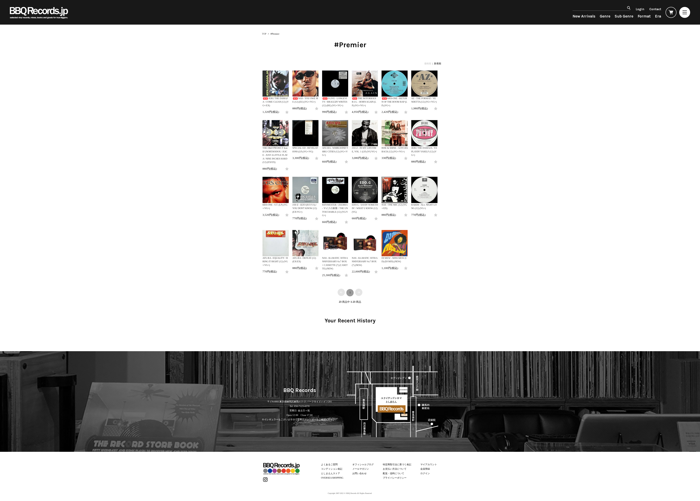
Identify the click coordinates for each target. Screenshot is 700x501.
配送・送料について (393, 473)
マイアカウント (428, 464)
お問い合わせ (359, 473)
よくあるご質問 (329, 464)
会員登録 (425, 468)
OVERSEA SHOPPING (332, 477)
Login (640, 9)
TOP (264, 33)
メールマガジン (360, 468)
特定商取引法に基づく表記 (397, 464)
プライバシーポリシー (395, 477)
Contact (655, 9)
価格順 (427, 63)
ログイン (425, 473)
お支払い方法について (395, 468)
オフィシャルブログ (363, 464)
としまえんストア (330, 473)
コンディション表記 (331, 468)
